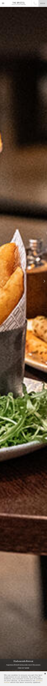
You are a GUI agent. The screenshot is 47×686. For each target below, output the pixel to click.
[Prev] (3, 281)
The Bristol (18, 3)
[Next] (44, 281)
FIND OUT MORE (23, 668)
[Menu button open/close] (3, 3)
